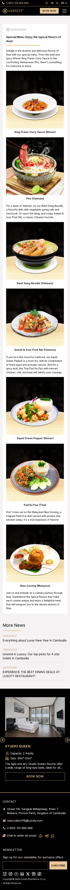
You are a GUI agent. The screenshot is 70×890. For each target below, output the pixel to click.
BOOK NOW (49, 10)
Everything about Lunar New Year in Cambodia (35, 638)
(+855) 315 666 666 (17, 3)
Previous (2, 739)
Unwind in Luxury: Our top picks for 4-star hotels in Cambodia (31, 654)
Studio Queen (17, 746)
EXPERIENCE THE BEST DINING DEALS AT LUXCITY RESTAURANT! (31, 672)
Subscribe (58, 865)
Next (67, 739)
